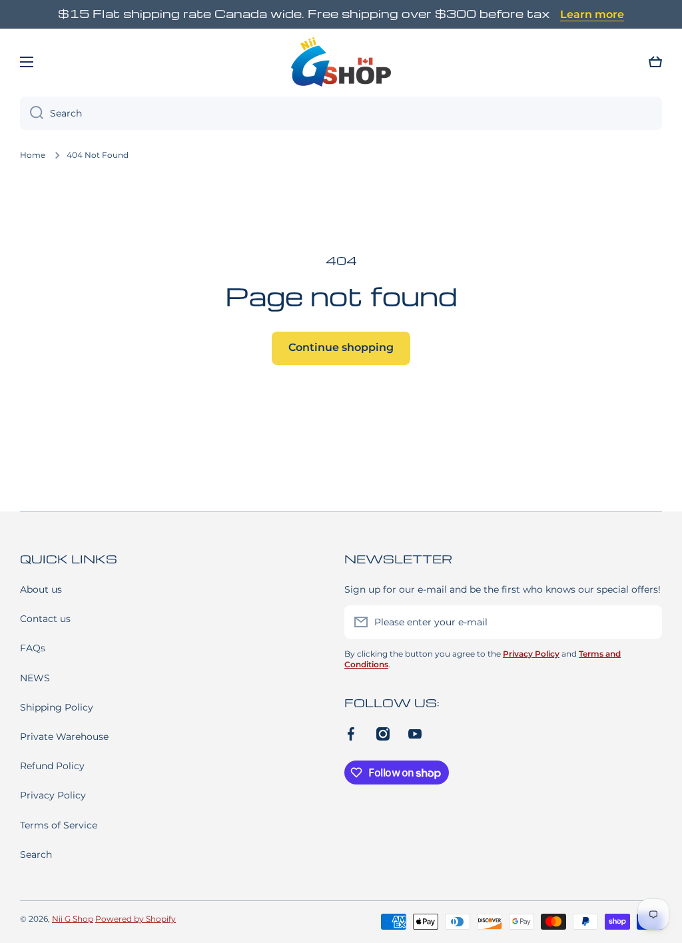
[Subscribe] (645, 622)
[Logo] (341, 62)
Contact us (45, 619)
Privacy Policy (53, 795)
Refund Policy (52, 766)
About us (41, 589)
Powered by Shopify (135, 919)
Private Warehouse (64, 737)
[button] (655, 62)
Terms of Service (58, 825)
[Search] (31, 113)
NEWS (35, 678)
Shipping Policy (56, 707)
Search (36, 854)
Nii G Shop (72, 919)
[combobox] (341, 113)
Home (32, 155)
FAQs (32, 648)
